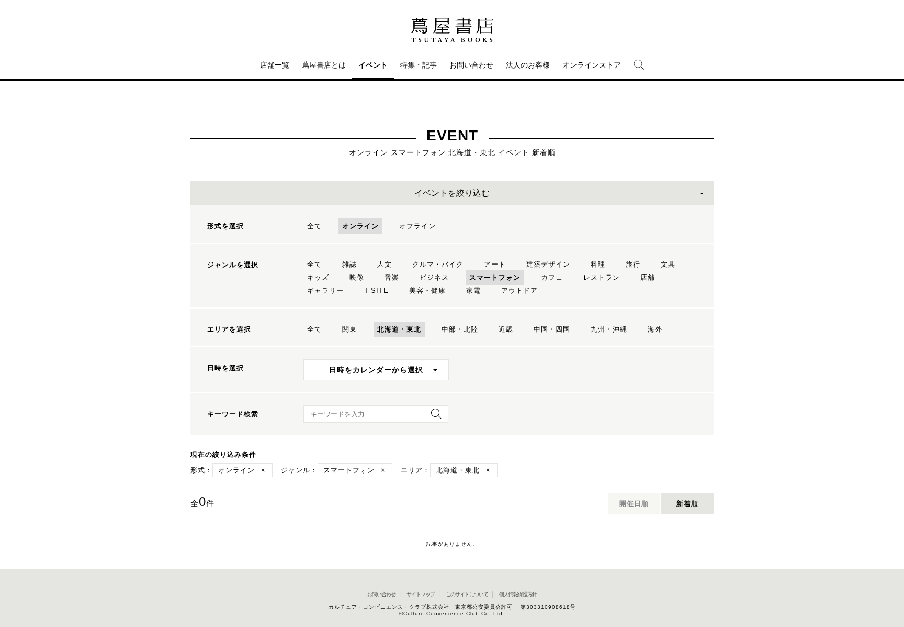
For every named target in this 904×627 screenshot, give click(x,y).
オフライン (417, 226)
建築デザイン (548, 264)
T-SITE (376, 290)
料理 (598, 264)
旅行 (633, 264)
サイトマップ (420, 594)
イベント (373, 65)
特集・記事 (418, 65)
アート (495, 264)
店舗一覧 (274, 65)
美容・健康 (427, 290)
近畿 (506, 329)
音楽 (392, 277)
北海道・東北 (399, 329)
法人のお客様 (528, 65)
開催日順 (634, 504)
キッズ (318, 277)
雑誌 (349, 264)
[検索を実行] (434, 417)
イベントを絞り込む (452, 193)
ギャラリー (325, 290)
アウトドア (519, 290)
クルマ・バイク (438, 264)
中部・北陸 (460, 329)
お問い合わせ (471, 65)
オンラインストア (591, 65)
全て (314, 226)
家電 (473, 290)
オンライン (360, 226)
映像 (356, 277)
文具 (668, 264)
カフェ (552, 277)
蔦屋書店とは (324, 65)
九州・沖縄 (609, 329)
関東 (349, 329)
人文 (384, 264)
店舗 (647, 277)
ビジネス (434, 277)
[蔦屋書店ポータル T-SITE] (452, 30)
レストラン (601, 277)
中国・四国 (552, 329)
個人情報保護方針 (518, 594)
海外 (655, 329)
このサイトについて (467, 594)
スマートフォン (495, 277)
